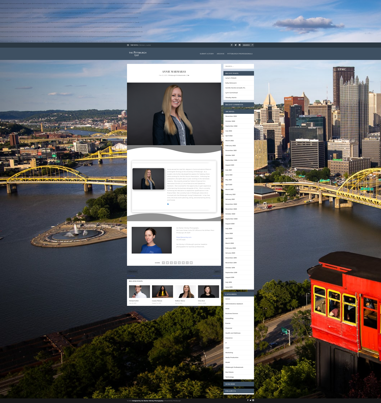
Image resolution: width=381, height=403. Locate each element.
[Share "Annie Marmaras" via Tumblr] (171, 263)
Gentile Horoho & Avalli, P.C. (235, 88)
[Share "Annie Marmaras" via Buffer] (183, 263)
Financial (228, 328)
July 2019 (228, 282)
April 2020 (229, 238)
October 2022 (230, 121)
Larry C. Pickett (230, 78)
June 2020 (229, 233)
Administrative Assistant (234, 304)
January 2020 (230, 253)
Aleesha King (143, 45)
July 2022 (228, 131)
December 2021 (231, 150)
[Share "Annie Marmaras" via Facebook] (163, 263)
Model (227, 362)
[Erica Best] (208, 291)
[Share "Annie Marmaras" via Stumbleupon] (187, 263)
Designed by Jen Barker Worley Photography (147, 401)
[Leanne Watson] (162, 291)
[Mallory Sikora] (185, 291)
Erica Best (201, 301)
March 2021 (229, 189)
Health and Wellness (232, 333)
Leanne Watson (157, 301)
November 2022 (231, 116)
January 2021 (230, 199)
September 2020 (231, 219)
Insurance (229, 338)
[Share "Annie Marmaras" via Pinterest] (175, 263)
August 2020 (229, 224)
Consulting (229, 318)
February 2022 (230, 145)
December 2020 (231, 204)
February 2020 (230, 248)
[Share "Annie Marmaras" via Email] (191, 263)
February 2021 (230, 194)
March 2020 (229, 243)
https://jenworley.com (183, 237)
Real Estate (229, 372)
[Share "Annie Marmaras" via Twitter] (167, 263)
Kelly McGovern (231, 83)
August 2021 (229, 165)
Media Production (231, 357)
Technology (229, 377)
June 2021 (228, 175)
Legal (227, 348)
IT (226, 343)
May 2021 (228, 180)
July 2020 (228, 228)
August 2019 (229, 277)
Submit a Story (207, 54)
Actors (227, 299)
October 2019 (230, 268)
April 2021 (228, 184)
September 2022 (231, 126)
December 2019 (231, 258)
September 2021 (231, 160)
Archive (220, 54)
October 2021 (230, 155)
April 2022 (228, 136)
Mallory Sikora (180, 301)
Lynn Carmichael (231, 93)
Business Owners (231, 313)
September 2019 (231, 272)
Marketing (229, 352)
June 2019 (228, 287)
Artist (227, 309)
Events (227, 323)
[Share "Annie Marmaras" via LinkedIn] (179, 263)
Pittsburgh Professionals (240, 54)
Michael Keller (134, 301)
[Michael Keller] (139, 291)
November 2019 (231, 263)
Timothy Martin (231, 97)
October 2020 (230, 214)
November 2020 (231, 209)
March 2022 (229, 141)
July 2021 (228, 170)
